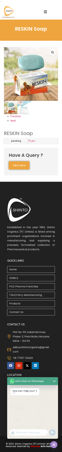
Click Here (19, 165)
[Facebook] (10, 365)
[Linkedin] (35, 365)
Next (13, 121)
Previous (15, 116)
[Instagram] (18, 365)
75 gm (31, 140)
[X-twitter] (27, 365)
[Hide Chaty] (53, 444)
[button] (45, 12)
